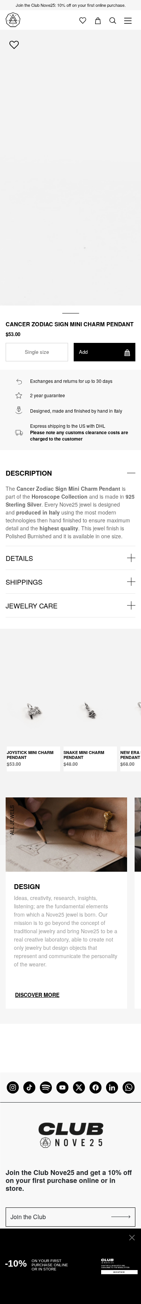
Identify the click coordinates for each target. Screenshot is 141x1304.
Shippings (24, 582)
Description (29, 473)
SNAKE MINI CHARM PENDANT (84, 755)
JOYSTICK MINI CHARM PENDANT (30, 755)
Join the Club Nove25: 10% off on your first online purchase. (71, 5)
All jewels (11, 820)
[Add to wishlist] (14, 44)
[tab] (70, 473)
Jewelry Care (32, 605)
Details (19, 558)
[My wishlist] (82, 20)
